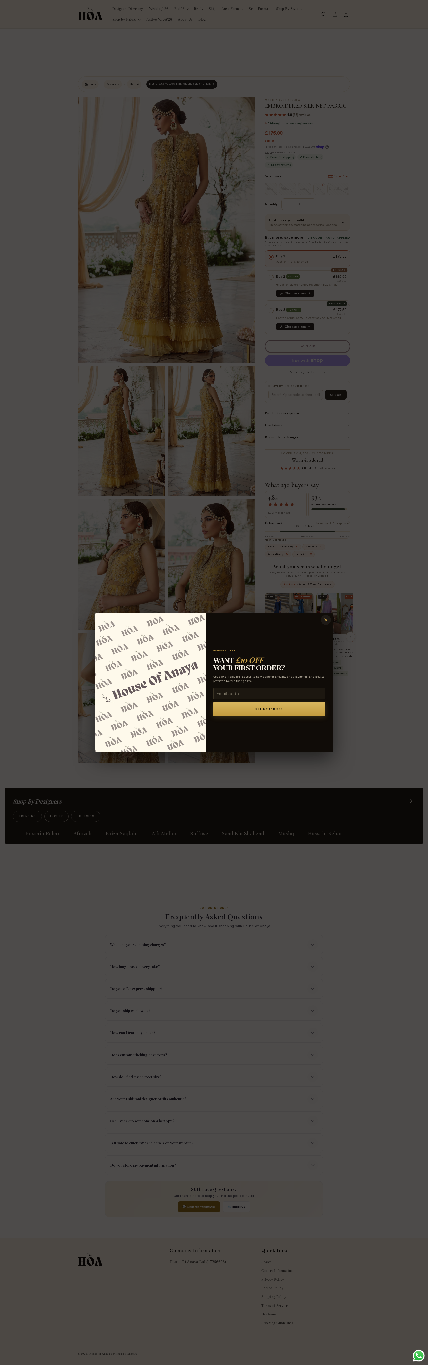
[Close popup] (326, 620)
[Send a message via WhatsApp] (419, 1356)
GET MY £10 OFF (269, 709)
